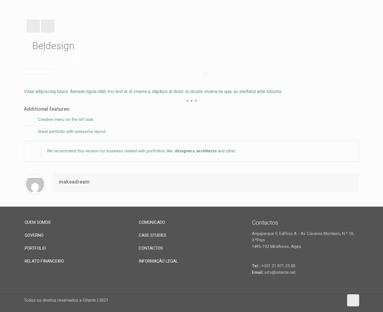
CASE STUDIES (152, 235)
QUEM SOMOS (38, 222)
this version (88, 150)
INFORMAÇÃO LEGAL (158, 261)
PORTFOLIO (35, 248)
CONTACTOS (151, 248)
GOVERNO (34, 235)
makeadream (75, 58)
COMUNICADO (152, 222)
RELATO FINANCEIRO (44, 261)
